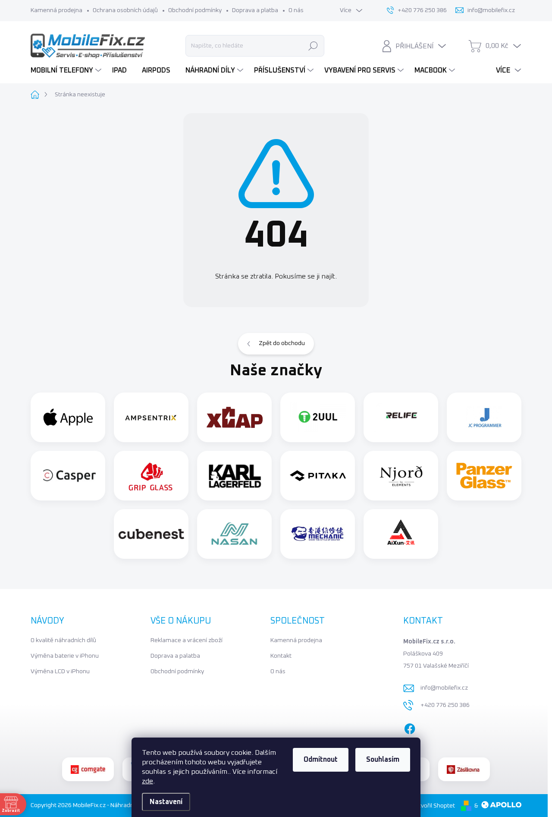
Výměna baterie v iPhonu (65, 656)
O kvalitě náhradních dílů (63, 640)
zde (147, 781)
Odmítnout (321, 759)
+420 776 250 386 (445, 705)
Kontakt (281, 656)
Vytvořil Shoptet (433, 806)
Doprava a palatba (175, 656)
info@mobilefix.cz (444, 688)
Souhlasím (382, 759)
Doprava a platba (255, 10)
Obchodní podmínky (195, 10)
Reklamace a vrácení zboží (187, 640)
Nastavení (166, 801)
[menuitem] (67, 70)
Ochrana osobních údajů (125, 10)
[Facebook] (409, 727)
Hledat (313, 46)
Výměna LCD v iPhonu (60, 671)
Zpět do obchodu (282, 343)
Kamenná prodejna (56, 10)
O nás (296, 10)
